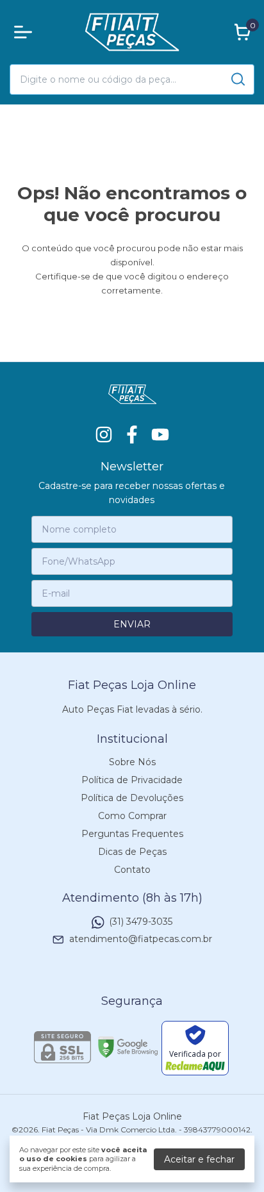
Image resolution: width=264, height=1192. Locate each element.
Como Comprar (132, 816)
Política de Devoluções (132, 798)
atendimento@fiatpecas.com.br (140, 939)
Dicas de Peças (132, 851)
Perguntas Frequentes (132, 834)
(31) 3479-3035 (140, 921)
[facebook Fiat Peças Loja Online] (132, 434)
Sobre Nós (132, 762)
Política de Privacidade (132, 780)
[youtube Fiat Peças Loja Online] (160, 434)
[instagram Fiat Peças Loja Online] (104, 434)
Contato (132, 869)
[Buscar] (237, 79)
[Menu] (26, 32)
